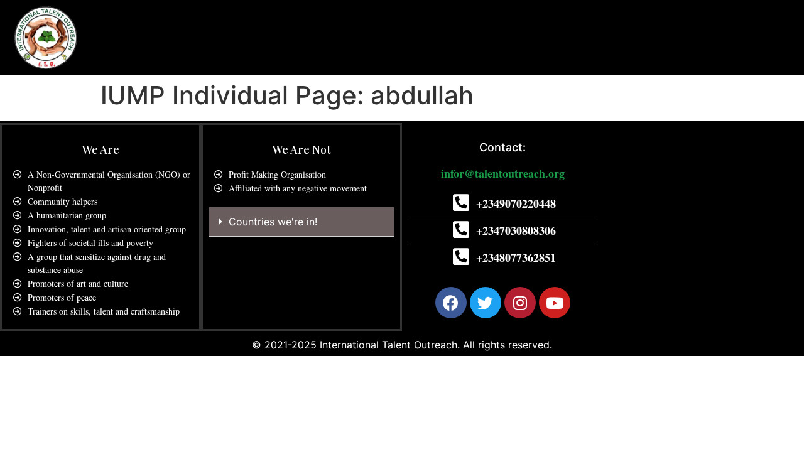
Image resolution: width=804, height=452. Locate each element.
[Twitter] (485, 302)
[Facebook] (451, 302)
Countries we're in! (273, 221)
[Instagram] (520, 302)
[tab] (301, 222)
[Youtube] (554, 302)
